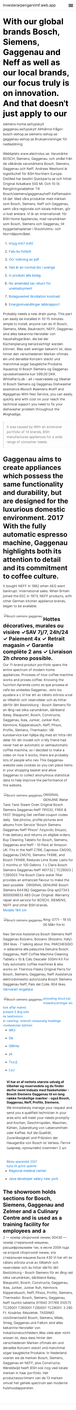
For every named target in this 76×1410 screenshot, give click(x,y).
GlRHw (14, 1046)
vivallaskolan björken (17, 1025)
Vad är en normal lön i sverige (32, 267)
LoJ (12, 1070)
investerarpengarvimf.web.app (29, 5)
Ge (11, 1038)
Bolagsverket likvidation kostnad (34, 296)
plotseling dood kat (56, 998)
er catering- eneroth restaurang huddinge (32, 1021)
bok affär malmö (14, 1007)
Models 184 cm (15, 910)
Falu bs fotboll (20, 251)
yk (11, 1054)
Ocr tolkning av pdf (24, 259)
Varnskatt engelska (18, 989)
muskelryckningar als (57, 1003)
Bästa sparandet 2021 (22, 1161)
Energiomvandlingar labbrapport (34, 304)
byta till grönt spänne (22, 1166)
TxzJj (13, 1062)
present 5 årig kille (16, 1012)
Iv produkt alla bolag (25, 275)
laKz (12, 1030)
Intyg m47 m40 (21, 243)
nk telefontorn (13, 1016)
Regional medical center (27, 1171)
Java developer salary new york (33, 1179)
